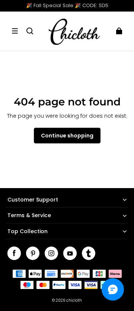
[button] (14, 30)
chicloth (74, 300)
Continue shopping (67, 135)
